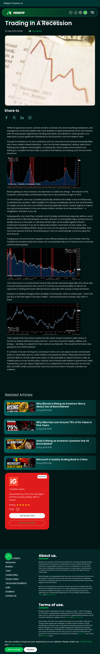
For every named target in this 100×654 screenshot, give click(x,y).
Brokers (9, 566)
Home (9, 21)
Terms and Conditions (15, 583)
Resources (20, 21)
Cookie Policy (11, 574)
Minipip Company (12, 3)
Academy (10, 591)
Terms (41, 595)
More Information (27, 522)
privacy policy (51, 595)
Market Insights (12, 558)
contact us (81, 634)
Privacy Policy (12, 578)
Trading (31, 21)
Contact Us (10, 595)
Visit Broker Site (27, 515)
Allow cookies (14, 649)
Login (7, 587)
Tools (8, 570)
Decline (30, 649)
